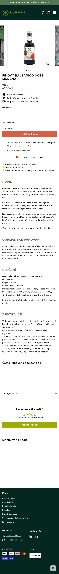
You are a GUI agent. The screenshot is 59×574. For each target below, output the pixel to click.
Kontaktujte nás (9, 506)
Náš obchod (7, 502)
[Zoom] (47, 63)
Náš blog (6, 510)
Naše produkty (8, 498)
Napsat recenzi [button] (29, 424)
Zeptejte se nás (10, 393)
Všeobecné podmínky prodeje (15, 518)
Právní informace (9, 514)
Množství (7, 107)
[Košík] (49, 12)
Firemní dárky (8, 522)
